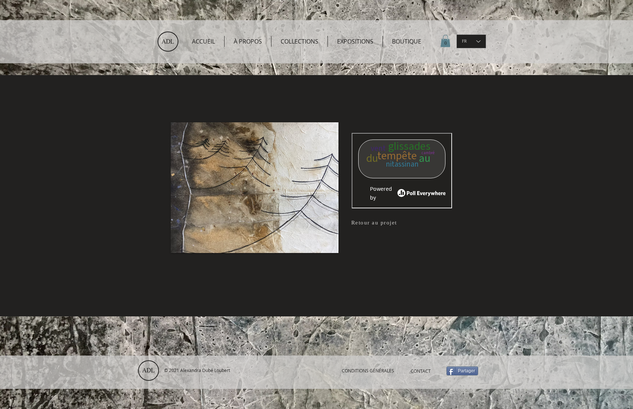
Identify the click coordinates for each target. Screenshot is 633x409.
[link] (445, 41)
